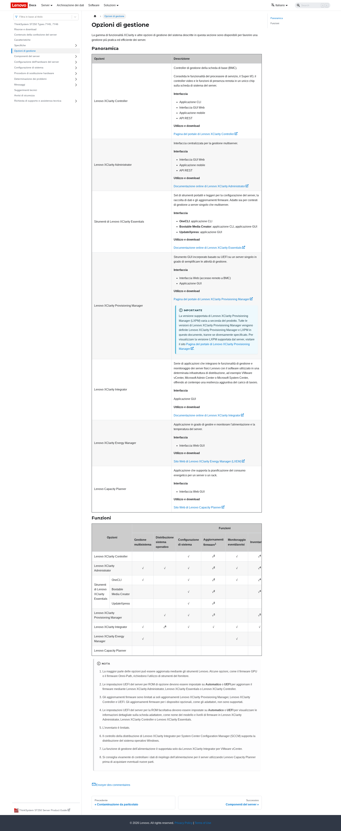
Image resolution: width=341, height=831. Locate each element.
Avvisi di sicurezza (24, 95)
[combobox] (19, 17)
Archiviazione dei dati (70, 5)
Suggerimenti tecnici (25, 90)
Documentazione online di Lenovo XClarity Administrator (209, 186)
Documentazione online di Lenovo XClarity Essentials (208, 247)
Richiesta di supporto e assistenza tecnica (37, 100)
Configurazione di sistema (28, 67)
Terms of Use (203, 822)
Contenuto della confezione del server (35, 34)
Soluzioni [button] (110, 5)
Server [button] (45, 5)
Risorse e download (25, 29)
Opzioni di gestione (25, 50)
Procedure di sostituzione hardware (34, 73)
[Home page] (95, 16)
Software (93, 5)
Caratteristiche (22, 40)
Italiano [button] (280, 5)
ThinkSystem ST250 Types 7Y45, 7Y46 (36, 24)
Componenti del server (27, 56)
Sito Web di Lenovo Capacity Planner (197, 507)
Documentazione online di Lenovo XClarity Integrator (207, 415)
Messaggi (19, 84)
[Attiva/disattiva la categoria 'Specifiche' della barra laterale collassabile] (76, 45)
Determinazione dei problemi (30, 79)
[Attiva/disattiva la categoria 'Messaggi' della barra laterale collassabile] (76, 85)
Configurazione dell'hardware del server (36, 62)
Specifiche (20, 45)
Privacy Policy (184, 822)
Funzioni (274, 23)
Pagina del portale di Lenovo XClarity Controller (204, 134)
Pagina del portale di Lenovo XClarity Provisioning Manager (211, 299)
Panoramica (276, 18)
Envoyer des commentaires (113, 784)
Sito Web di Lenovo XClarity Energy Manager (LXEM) (207, 461)
